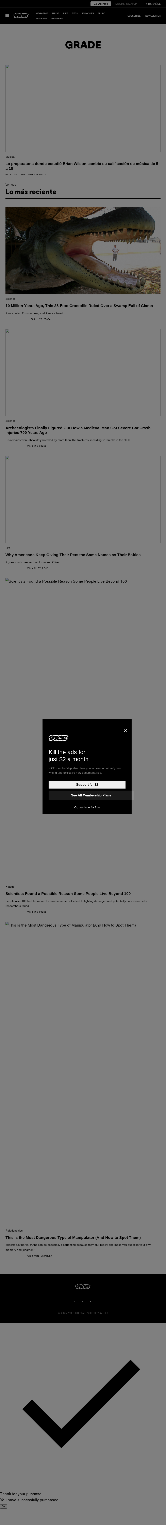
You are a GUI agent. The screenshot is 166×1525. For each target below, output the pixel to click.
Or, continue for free (87, 807)
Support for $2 (87, 784)
